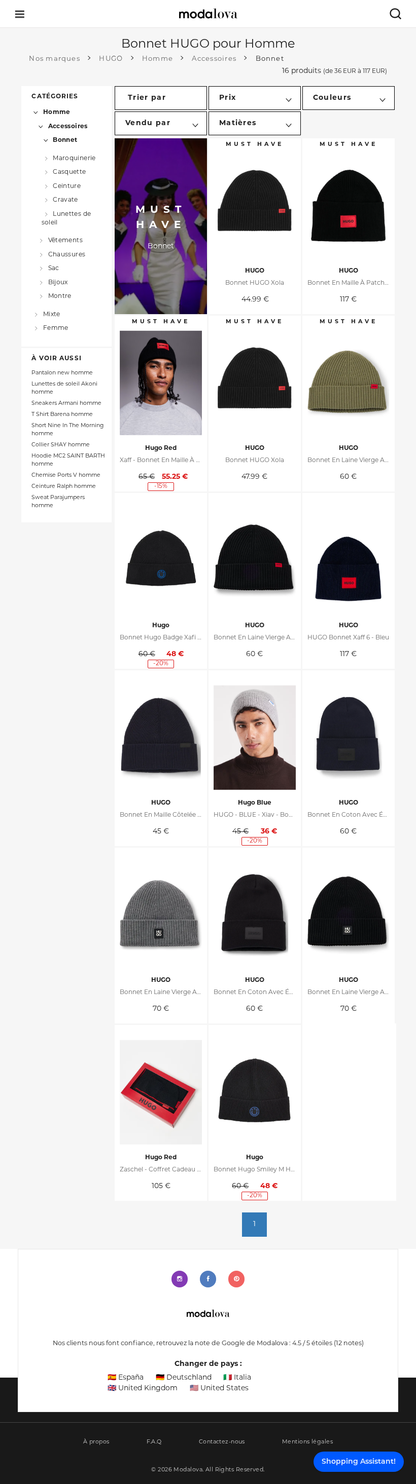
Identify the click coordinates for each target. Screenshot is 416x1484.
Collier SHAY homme (60, 445)
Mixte (51, 315)
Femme (55, 328)
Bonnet (65, 140)
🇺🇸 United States (219, 1388)
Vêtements (65, 241)
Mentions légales (307, 1442)
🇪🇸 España (126, 1378)
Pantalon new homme (62, 373)
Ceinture (67, 186)
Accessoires (68, 127)
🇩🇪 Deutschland (184, 1378)
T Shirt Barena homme (62, 414)
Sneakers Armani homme (66, 403)
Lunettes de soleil (66, 218)
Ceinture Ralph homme (63, 486)
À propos (96, 1442)
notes (349, 1344)
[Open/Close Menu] (19, 14)
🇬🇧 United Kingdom (143, 1388)
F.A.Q (154, 1442)
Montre (60, 296)
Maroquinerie (74, 159)
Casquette (69, 172)
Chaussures (66, 255)
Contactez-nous (222, 1442)
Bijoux (58, 282)
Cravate (65, 200)
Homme (56, 112)
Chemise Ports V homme (65, 475)
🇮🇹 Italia (237, 1378)
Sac (53, 268)
